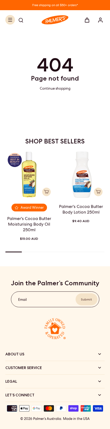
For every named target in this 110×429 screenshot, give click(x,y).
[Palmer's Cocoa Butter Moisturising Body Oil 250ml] (29, 174)
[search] (21, 19)
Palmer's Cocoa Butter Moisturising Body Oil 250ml (29, 224)
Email (22, 299)
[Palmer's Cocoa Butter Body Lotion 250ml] (81, 174)
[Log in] (99, 19)
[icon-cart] (87, 19)
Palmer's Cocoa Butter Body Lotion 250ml (81, 209)
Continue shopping (55, 88)
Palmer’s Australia (47, 418)
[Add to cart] (46, 192)
